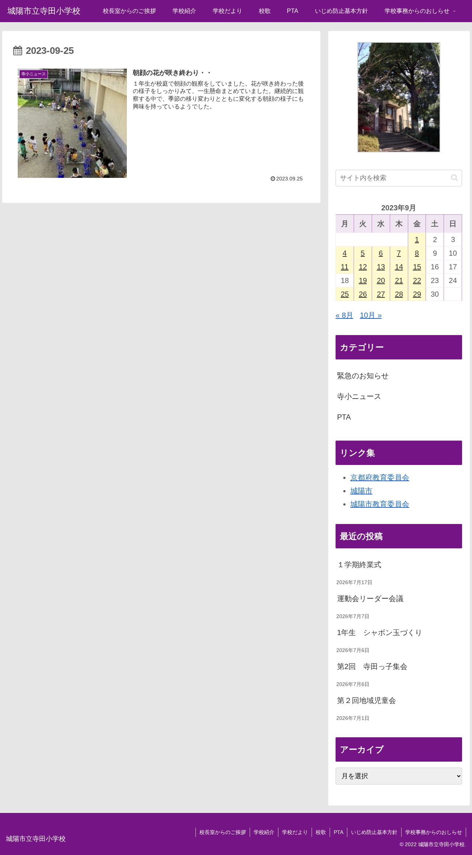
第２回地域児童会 (366, 700)
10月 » (371, 315)
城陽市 (361, 491)
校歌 (321, 832)
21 (399, 280)
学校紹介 (264, 832)
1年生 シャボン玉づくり (379, 632)
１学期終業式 (359, 565)
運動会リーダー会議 (370, 598)
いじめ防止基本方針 (374, 832)
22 (417, 280)
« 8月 (344, 315)
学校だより (295, 832)
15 (417, 267)
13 (381, 267)
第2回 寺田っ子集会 (372, 666)
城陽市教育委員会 (379, 504)
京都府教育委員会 (379, 477)
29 (417, 294)
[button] (454, 177)
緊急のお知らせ (363, 376)
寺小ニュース (359, 396)
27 (381, 294)
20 (381, 280)
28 (399, 294)
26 (363, 294)
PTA (344, 417)
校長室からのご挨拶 (222, 832)
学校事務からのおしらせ (433, 832)
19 (363, 280)
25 (345, 294)
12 (363, 267)
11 (344, 267)
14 (399, 267)
